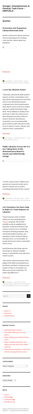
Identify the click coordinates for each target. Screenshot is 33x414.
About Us (7, 311)
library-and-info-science (17, 82)
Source (5, 222)
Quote (26, 81)
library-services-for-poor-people (19, 285)
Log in (6, 394)
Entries (8, 397)
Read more (6, 71)
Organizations (9, 316)
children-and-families (10, 200)
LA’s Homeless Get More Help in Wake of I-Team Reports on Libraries (16, 209)
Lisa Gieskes (8, 81)
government (6, 82)
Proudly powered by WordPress (19, 410)
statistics (26, 82)
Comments (9, 399)
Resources (8, 313)
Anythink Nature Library (13, 330)
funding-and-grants (8, 284)
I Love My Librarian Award (14, 90)
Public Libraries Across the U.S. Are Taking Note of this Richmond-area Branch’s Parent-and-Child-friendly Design (16, 151)
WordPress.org (9, 402)
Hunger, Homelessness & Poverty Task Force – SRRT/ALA (16, 8)
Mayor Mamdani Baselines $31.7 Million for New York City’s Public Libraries (16, 344)
